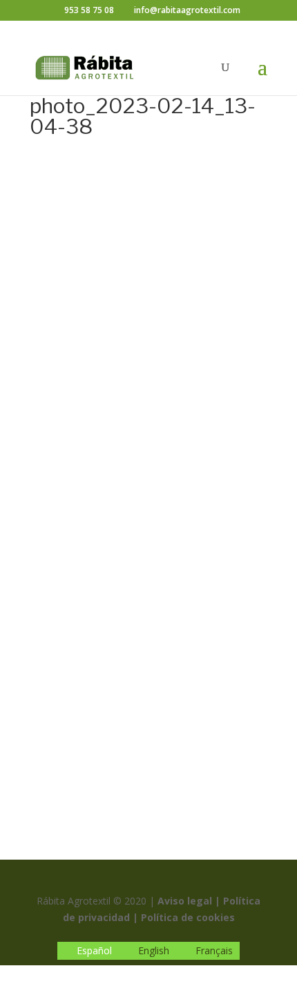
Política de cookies (188, 917)
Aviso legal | (188, 900)
